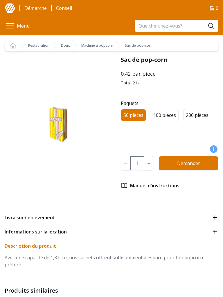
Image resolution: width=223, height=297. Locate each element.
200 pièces (197, 115)
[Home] (13, 45)
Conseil (64, 8)
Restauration (38, 45)
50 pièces (133, 115)
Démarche (35, 8)
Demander (188, 163)
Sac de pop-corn (138, 45)
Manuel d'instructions (154, 185)
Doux (65, 45)
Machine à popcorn (97, 45)
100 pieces (164, 115)
